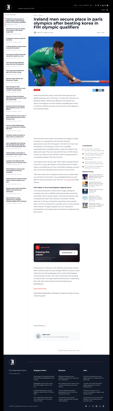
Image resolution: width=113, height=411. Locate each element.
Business (61, 370)
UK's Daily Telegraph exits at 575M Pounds (93, 158)
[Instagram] (98, 5)
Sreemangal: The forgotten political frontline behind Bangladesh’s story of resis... (44, 378)
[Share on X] (97, 90)
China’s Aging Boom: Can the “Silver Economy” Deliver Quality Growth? (94, 162)
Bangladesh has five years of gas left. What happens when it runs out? (43, 385)
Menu (103, 10)
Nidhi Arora (40, 32)
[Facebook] (96, 5)
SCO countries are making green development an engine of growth (94, 167)
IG (44, 326)
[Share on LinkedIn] (100, 90)
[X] (100, 5)
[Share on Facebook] (94, 90)
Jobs (85, 370)
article (68, 180)
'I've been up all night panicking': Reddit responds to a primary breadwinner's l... (92, 385)
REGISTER (86, 5)
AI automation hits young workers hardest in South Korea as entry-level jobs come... (93, 399)
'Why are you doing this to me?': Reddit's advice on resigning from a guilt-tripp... (93, 378)
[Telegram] (107, 5)
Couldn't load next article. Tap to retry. (69, 350)
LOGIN (80, 5)
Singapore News (40, 370)
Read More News (40, 288)
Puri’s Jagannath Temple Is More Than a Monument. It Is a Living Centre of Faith (43, 399)
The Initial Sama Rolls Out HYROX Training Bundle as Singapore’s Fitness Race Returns (94, 154)
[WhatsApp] (105, 5)
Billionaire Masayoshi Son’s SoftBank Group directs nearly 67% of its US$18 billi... (68, 378)
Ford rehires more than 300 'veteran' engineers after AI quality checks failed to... (68, 399)
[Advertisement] (57, 123)
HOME (75, 5)
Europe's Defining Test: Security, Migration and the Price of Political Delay (44, 392)
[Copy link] (103, 90)
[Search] (91, 5)
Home (35, 15)
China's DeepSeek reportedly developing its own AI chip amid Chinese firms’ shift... (67, 392)
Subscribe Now (67, 253)
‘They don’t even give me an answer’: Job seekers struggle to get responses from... (93, 392)
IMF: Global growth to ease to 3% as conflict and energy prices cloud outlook (68, 385)
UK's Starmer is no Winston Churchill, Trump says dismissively (94, 149)
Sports (41, 15)
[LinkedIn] (102, 5)
